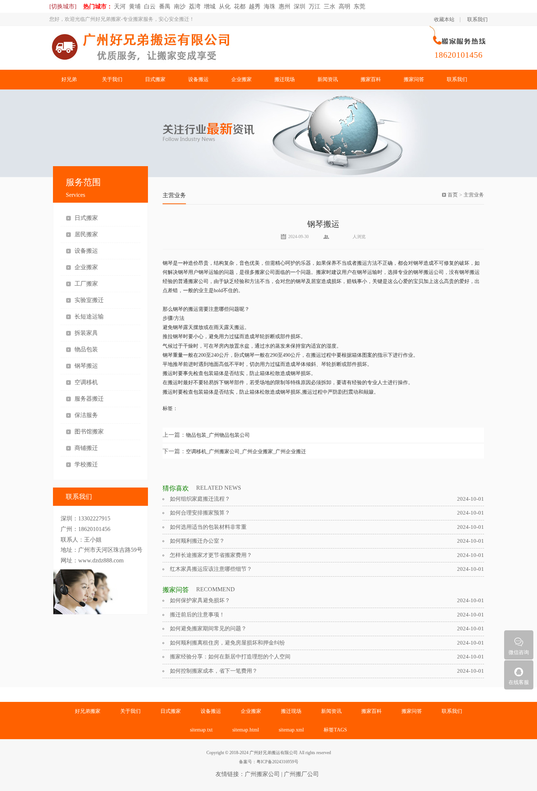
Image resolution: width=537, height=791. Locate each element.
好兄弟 (69, 79)
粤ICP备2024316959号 (277, 761)
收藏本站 (444, 19)
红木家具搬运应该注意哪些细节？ (211, 569)
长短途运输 (89, 316)
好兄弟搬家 (87, 711)
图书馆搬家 (89, 431)
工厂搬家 (86, 283)
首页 (453, 195)
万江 (314, 6)
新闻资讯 (327, 79)
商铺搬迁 (86, 448)
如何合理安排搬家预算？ (200, 513)
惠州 (284, 6)
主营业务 (474, 195)
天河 (120, 6)
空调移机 (86, 382)
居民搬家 (86, 234)
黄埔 (135, 6)
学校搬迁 (86, 464)
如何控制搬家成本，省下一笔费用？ (214, 671)
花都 (239, 6)
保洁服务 (86, 415)
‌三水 (329, 6)
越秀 (254, 6)
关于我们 (112, 79)
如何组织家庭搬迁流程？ (200, 499)
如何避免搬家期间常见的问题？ (208, 628)
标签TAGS (335, 730)
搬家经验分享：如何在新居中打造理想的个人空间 (230, 657)
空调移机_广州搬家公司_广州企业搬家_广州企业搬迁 (246, 451)
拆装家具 (86, 333)
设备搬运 (198, 79)
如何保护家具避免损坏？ (200, 600)
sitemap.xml (291, 730)
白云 (150, 6)
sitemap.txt (201, 730)
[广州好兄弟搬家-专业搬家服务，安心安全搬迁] (202, 49)
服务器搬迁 (89, 399)
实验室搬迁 (89, 300)
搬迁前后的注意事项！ (197, 615)
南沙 (180, 6)
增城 (210, 6)
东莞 (359, 6)
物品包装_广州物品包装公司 (218, 435)
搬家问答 (414, 79)
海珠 (269, 6)
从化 (225, 6)
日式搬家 (155, 79)
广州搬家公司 (262, 774)
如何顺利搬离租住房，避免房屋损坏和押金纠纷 (227, 643)
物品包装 (86, 349)
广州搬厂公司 (301, 774)
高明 (344, 6)
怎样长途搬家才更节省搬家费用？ (211, 555)
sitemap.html (245, 730)
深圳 (299, 6)
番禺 (165, 6)
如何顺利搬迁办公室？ (197, 541)
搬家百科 (371, 79)
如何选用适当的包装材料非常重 (208, 527)
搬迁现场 (284, 79)
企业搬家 (241, 79)
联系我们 (477, 19)
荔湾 (195, 6)
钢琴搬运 (86, 366)
